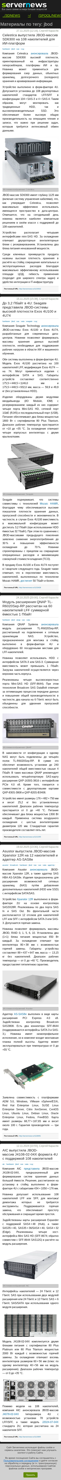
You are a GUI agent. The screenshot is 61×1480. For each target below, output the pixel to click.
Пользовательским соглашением (21, 1460)
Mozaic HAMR (49, 503)
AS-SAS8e (20, 1014)
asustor (5, 865)
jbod (13, 49)
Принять (30, 1475)
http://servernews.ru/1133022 (30, 289)
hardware (6, 49)
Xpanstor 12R (25, 899)
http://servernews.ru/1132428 (30, 587)
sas (17, 49)
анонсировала (39, 53)
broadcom (14, 865)
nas (35, 865)
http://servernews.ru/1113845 (30, 1437)
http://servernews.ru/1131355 (30, 837)
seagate (29, 321)
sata (22, 321)
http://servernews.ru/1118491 (30, 1136)
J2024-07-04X (50, 1422)
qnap (18, 620)
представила (32, 1168)
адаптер (51, 865)
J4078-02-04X (10, 1414)
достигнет (26, 580)
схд (22, 49)
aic (3, 1164)
